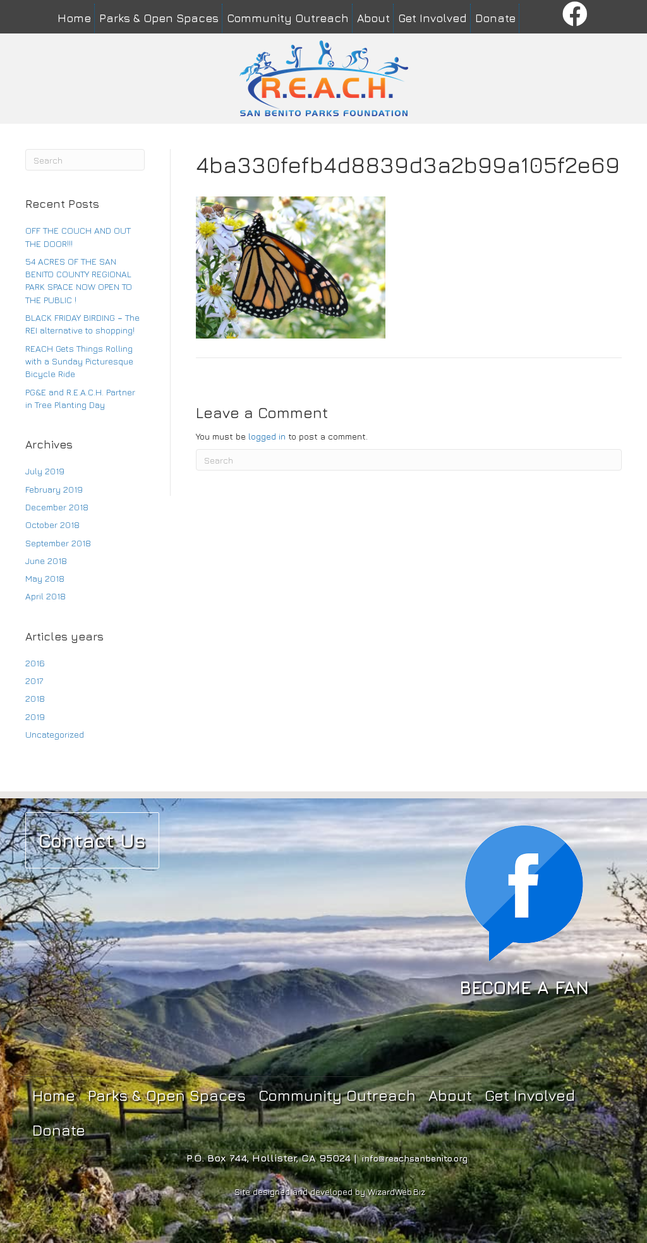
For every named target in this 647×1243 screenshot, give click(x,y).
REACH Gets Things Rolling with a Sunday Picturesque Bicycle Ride (79, 361)
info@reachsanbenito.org (415, 1158)
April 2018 (45, 596)
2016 (35, 663)
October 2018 (52, 524)
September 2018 (58, 542)
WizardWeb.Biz (396, 1191)
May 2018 (44, 578)
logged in (267, 436)
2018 (35, 698)
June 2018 (46, 560)
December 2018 (56, 506)
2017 (34, 680)
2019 (35, 716)
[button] (575, 15)
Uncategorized (54, 734)
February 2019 (54, 489)
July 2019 (44, 470)
